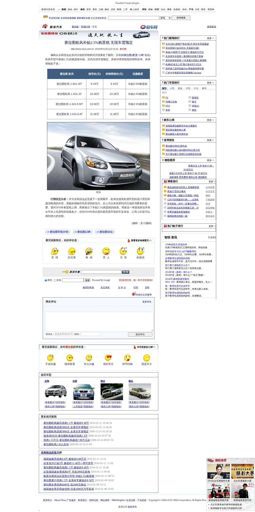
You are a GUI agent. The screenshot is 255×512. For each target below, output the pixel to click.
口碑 (101, 9)
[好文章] (72, 251)
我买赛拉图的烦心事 (176, 130)
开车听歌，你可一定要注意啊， (183, 203)
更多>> (210, 38)
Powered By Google (101, 280)
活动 (184, 9)
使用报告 (169, 140)
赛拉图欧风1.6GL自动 (56, 444)
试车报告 (60, 402)
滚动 (70, 9)
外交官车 (210, 191)
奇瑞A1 (195, 106)
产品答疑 (141, 500)
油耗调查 (174, 177)
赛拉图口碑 (83, 231)
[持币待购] (127, 358)
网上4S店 (134, 9)
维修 (150, 9)
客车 (203, 9)
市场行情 (85, 26)
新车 (95, 9)
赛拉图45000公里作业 (176, 146)
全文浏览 (105, 287)
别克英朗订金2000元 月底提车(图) (182, 48)
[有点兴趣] (89, 358)
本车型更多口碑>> (146, 347)
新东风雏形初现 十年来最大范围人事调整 (186, 60)
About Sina (60, 500)
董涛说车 (210, 216)
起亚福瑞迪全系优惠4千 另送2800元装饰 (66, 471)
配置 (135, 55)
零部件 (211, 9)
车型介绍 (63, 231)
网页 (50, 280)
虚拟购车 (202, 177)
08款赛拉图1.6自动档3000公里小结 (183, 150)
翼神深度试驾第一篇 (177, 216)
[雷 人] (106, 251)
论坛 (163, 9)
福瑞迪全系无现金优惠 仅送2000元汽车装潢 (68, 489)
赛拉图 (128, 55)
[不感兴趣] (50, 358)
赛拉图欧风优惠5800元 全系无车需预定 (66, 427)
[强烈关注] (108, 358)
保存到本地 (88, 287)
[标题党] (140, 251)
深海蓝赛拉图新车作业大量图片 (181, 126)
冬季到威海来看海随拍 (178, 212)
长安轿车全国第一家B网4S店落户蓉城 (184, 56)
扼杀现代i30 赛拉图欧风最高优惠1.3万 (65, 435)
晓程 (208, 195)
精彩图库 (170, 160)
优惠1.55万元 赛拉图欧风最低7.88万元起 (66, 440)
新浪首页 (211, 26)
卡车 (197, 9)
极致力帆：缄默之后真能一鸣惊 (183, 195)
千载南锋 (210, 199)
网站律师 (104, 500)
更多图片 (49, 402)
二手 (125, 9)
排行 (76, 9)
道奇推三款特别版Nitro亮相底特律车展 (185, 68)
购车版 (75, 26)
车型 (88, 9)
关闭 (147, 287)
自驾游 (176, 9)
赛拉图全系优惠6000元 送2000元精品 (64, 484)
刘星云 (209, 212)
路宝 (194, 101)
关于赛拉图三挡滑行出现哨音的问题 (183, 154)
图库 (119, 9)
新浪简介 (47, 500)
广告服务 (71, 500)
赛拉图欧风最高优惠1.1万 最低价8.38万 (66, 423)
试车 (113, 9)
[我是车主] (146, 358)
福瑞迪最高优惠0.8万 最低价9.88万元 (64, 459)
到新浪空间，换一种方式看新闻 (135, 280)
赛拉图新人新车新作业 (177, 134)
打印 (136, 287)
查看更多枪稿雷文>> (141, 240)
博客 (169, 9)
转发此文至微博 (144, 294)
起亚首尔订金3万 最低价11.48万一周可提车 (68, 463)
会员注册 (130, 500)
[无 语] (123, 251)
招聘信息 (93, 500)
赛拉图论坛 (106, 231)
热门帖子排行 (175, 226)
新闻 (59, 280)
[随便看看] (70, 358)
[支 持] (54, 251)
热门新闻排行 (172, 38)
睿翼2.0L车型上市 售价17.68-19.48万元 (188, 173)
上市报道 (77, 406)
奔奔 (168, 110)
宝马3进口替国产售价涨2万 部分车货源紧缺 (187, 44)
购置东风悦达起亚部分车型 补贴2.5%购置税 (68, 476)
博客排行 (172, 181)
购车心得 (49, 406)
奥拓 (194, 110)
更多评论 (146, 301)
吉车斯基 (210, 187)
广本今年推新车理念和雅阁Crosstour (183, 72)
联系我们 (82, 500)
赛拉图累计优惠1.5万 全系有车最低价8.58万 (68, 480)
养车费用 (183, 177)
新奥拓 (195, 97)
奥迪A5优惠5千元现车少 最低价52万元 (185, 52)
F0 (167, 97)
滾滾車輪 (210, 208)
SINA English (118, 500)
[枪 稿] (89, 251)
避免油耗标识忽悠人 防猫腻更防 (183, 187)
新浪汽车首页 (48, 9)
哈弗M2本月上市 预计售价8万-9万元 (183, 64)
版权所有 (132, 506)
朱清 (208, 203)
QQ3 (168, 106)
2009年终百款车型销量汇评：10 (183, 208)
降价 (107, 9)
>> (59, 9)
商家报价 (60, 406)
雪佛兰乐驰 (171, 101)
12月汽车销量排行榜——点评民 (183, 199)
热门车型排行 (172, 82)
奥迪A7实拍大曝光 (176, 191)
